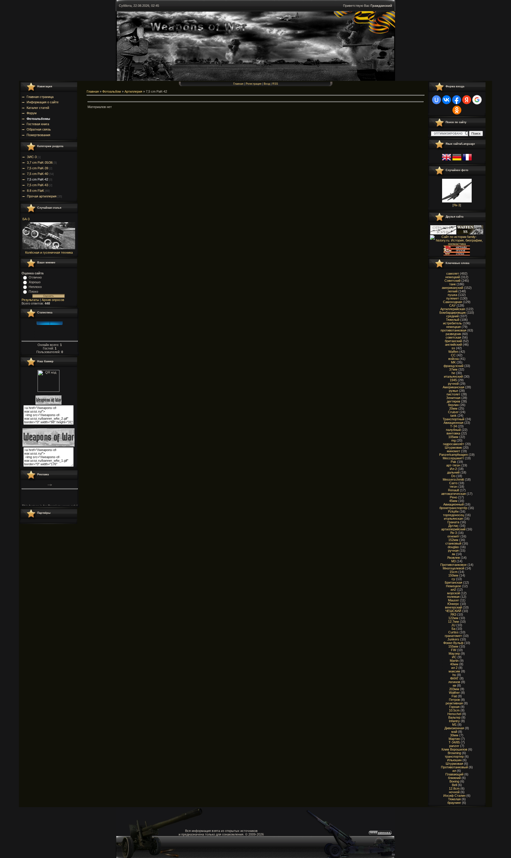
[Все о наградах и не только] (457, 254)
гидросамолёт (453, 444)
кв (454, 685)
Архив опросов (53, 300)
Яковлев (453, 557)
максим (454, 671)
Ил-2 (453, 469)
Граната (453, 522)
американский (452, 287)
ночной (454, 792)
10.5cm (454, 710)
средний (452, 316)
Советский (452, 280)
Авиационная (453, 422)
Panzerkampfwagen (453, 454)
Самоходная (452, 302)
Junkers (453, 639)
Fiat (454, 696)
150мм (453, 575)
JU (453, 625)
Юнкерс (453, 604)
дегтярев (453, 401)
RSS (275, 83)
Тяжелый (452, 319)
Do (453, 476)
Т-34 (453, 426)
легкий (452, 291)
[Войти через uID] (436, 99)
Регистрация (253, 83)
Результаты (30, 300)
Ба (453, 628)
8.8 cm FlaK (35, 190)
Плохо (33, 291)
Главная (238, 83)
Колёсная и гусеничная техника (49, 252)
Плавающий (454, 774)
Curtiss (453, 632)
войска (453, 358)
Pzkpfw (453, 511)
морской (453, 593)
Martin (454, 660)
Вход (267, 83)
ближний (454, 778)
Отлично (35, 277)
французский (453, 366)
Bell (454, 785)
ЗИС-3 (32, 157)
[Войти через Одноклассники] (456, 110)
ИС (454, 657)
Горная (454, 707)
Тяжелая (454, 799)
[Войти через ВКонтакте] (446, 99)
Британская (453, 582)
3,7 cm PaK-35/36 (40, 162)
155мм (453, 646)
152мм (453, 540)
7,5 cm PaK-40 (37, 174)
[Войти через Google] (477, 99)
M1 (454, 724)
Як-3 (456, 205)
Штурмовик (453, 447)
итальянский (453, 376)
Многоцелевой (453, 568)
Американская (453, 387)
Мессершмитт (453, 458)
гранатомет (453, 636)
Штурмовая (454, 763)
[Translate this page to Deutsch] (457, 160)
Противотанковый (454, 767)
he (453, 373)
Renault (453, 490)
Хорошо (35, 282)
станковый (453, 543)
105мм (453, 437)
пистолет (453, 394)
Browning (454, 753)
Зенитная (453, 398)
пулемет (452, 298)
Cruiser (453, 412)
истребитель (452, 323)
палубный (453, 430)
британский (453, 341)
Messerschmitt (453, 479)
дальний (453, 472)
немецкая (453, 327)
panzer (454, 746)
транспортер (454, 756)
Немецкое (453, 586)
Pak (453, 461)
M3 (453, 561)
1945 (453, 380)
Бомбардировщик (452, 312)
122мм (453, 618)
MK (453, 362)
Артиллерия (133, 91)
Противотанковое (453, 564)
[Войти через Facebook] (456, 99)
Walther (454, 692)
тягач (453, 486)
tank (453, 415)
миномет (453, 451)
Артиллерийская (452, 309)
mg (453, 440)
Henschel (454, 714)
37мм (453, 369)
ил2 (453, 589)
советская (453, 337)
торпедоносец (453, 515)
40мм (454, 664)
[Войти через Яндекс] (466, 99)
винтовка (453, 433)
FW (453, 650)
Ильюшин (454, 760)
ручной (453, 383)
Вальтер (454, 717)
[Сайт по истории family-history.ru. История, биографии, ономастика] (456, 244)
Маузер (454, 653)
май (454, 731)
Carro (453, 483)
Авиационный (453, 504)
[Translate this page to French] (467, 160)
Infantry (454, 721)
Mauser (453, 600)
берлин (453, 405)
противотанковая (453, 330)
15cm (453, 572)
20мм (453, 408)
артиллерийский (453, 529)
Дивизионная (454, 728)
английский (453, 344)
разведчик (453, 334)
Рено (453, 497)
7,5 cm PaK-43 (37, 185)
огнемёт (453, 536)
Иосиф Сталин (454, 795)
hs (454, 675)
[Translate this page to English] (446, 160)
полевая (453, 596)
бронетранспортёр (453, 508)
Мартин (454, 739)
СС (453, 355)
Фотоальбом (111, 91)
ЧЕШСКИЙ (453, 611)
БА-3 (26, 219)
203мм (454, 689)
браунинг (454, 802)
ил (454, 770)
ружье (453, 390)
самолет (452, 273)
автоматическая (453, 493)
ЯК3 (453, 614)
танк (452, 284)
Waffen (453, 351)
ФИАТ (454, 678)
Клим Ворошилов (454, 749)
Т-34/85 (454, 742)
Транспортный (453, 419)
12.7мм (453, 621)
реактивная (454, 703)
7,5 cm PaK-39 (37, 168)
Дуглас (453, 525)
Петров (454, 699)
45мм (453, 501)
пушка (452, 295)
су (453, 579)
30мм (454, 735)
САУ (452, 305)
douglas (453, 547)
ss (453, 348)
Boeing (454, 781)
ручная (453, 550)
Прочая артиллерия (41, 196)
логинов (454, 682)
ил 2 (454, 667)
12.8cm (454, 788)
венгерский (453, 607)
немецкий (452, 277)
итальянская (453, 518)
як (453, 554)
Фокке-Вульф (453, 643)
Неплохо (35, 287)
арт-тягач (453, 465)
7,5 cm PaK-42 (37, 179)
